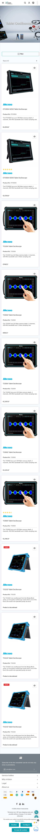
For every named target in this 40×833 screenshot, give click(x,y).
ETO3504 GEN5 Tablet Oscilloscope (15, 109)
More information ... (20, 821)
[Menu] (3, 3)
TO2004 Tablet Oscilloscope (12, 383)
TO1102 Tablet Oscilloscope (12, 589)
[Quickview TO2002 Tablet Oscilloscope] (34, 274)
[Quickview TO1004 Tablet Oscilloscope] (34, 205)
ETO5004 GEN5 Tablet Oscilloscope (15, 178)
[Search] (25, 3)
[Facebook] (17, 804)
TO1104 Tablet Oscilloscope (12, 658)
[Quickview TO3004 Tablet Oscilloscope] (34, 479)
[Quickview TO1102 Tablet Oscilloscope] (34, 548)
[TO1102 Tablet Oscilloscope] (20, 563)
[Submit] (34, 769)
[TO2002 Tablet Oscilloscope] (20, 288)
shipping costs (26, 812)
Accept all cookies (20, 830)
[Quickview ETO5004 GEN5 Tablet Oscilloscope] (34, 136)
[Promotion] (33, 3)
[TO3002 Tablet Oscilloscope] (20, 425)
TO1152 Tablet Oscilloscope (12, 727)
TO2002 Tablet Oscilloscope (12, 315)
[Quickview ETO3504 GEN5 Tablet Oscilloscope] (34, 68)
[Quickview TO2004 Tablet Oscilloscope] (34, 342)
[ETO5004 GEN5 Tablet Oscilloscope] (20, 151)
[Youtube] (20, 804)
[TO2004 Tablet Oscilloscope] (20, 357)
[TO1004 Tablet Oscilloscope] (20, 219)
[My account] (29, 3)
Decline (14, 825)
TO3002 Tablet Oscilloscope (12, 452)
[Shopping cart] (37, 3)
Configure (26, 825)
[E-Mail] (36, 817)
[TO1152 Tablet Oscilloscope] (20, 700)
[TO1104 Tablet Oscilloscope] (20, 631)
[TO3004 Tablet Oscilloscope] (20, 494)
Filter (21, 54)
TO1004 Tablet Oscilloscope (12, 246)
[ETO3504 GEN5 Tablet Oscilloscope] (20, 82)
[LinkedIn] (23, 804)
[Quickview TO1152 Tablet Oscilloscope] (34, 685)
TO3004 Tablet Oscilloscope (12, 521)
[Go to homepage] (8, 2)
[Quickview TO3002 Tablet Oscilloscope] (34, 411)
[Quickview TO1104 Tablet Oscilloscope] (34, 617)
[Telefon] (36, 812)
